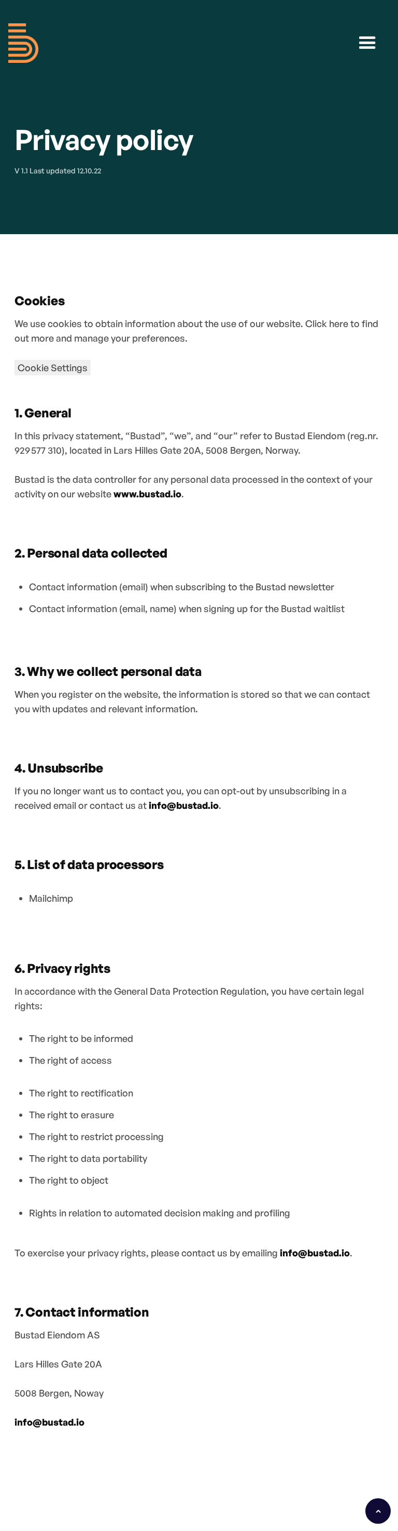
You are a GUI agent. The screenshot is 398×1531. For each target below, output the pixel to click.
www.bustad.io (147, 493)
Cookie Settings (53, 367)
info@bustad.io (184, 805)
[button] (367, 43)
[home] (23, 43)
